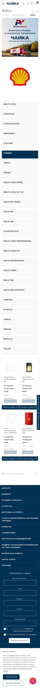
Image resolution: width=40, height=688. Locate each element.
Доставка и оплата (12, 512)
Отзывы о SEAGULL (12, 500)
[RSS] (32, 11)
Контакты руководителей (16, 539)
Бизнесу (6, 494)
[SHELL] (20, 77)
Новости (7, 527)
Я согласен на (23, 630)
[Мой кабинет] (32, 3)
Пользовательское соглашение (22, 634)
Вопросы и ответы (12, 553)
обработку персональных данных (23, 630)
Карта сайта (8, 559)
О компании (8, 533)
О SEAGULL (7, 506)
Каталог (6, 488)
